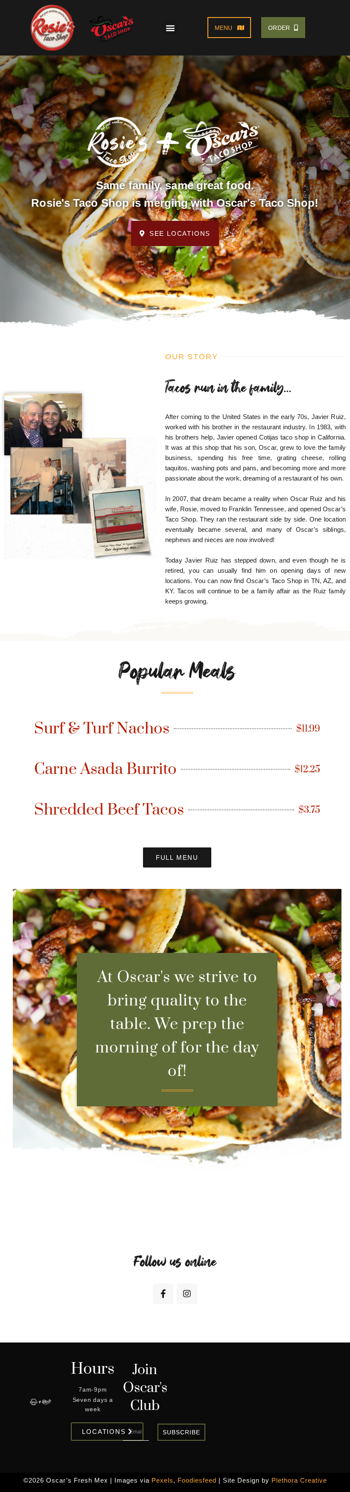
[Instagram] (187, 1294)
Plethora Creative (299, 1480)
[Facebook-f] (163, 1294)
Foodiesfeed (197, 1480)
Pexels (162, 1480)
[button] (170, 28)
